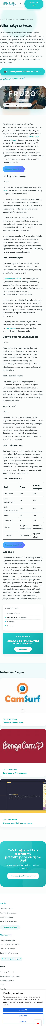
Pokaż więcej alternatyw (11, 959)
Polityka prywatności (7, 980)
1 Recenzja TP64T (6, 909)
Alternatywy (5, 935)
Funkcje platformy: (13, 613)
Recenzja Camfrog (6, 917)
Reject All (23, 1021)
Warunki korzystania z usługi (10, 976)
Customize (23, 1016)
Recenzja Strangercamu (8, 921)
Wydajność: (11, 622)
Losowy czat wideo (12, 278)
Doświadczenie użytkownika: (17, 617)
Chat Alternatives (12, 19)
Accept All (23, 1010)
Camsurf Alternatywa (13, 722)
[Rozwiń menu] (20, 4)
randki (5, 190)
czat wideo (34, 137)
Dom (1, 19)
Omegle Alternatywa (7, 940)
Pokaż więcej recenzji (10, 927)
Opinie (3, 903)
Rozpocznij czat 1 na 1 (13, 169)
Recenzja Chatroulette (8, 913)
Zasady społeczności (7, 972)
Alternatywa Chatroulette (9, 944)
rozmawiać (11, 328)
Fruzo (13, 140)
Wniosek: (10, 626)
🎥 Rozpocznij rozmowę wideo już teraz (21, 72)
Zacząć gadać (22, 649)
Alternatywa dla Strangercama (17, 823)
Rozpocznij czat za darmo (21, 876)
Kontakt (3, 989)
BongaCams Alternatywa (15, 773)
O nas (2, 985)
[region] (23, 1008)
